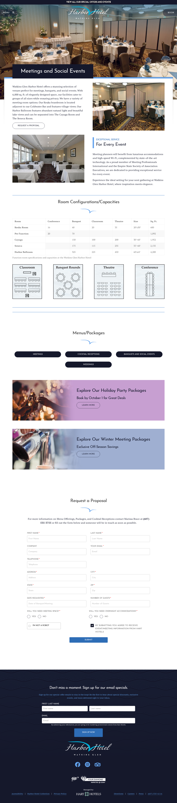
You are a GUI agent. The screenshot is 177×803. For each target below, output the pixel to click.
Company (32, 546)
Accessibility (17, 794)
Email (45, 716)
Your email (97, 546)
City (96, 572)
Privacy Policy (60, 794)
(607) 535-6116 (155, 794)
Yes (34, 616)
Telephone (33, 559)
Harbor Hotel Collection (38, 794)
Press (141, 794)
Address (33, 572)
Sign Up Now (88, 732)
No (44, 616)
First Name (33, 533)
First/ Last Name (50, 704)
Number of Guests (101, 598)
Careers (131, 794)
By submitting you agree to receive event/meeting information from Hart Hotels (118, 628)
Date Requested (36, 598)
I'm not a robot (41, 625)
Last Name (96, 533)
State (33, 585)
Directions (118, 794)
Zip (96, 585)
